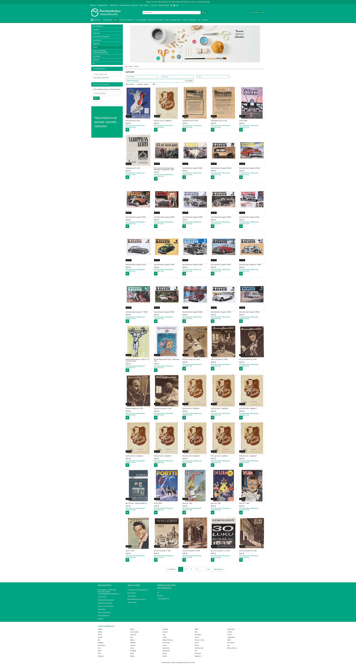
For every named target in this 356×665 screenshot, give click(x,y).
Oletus (146, 84)
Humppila (133, 651)
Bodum (100, 637)
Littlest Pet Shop (168, 640)
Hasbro (132, 640)
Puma (197, 643)
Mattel (165, 653)
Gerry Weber (134, 632)
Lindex (165, 637)
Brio (99, 640)
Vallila (229, 640)
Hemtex (132, 645)
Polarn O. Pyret (199, 640)
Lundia (165, 645)
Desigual (100, 643)
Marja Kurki (166, 651)
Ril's (196, 651)
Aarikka (100, 629)
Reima (197, 645)
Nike (196, 632)
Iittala (132, 653)
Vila (228, 645)
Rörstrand (198, 653)
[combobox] (175, 12)
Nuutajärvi (198, 635)
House (132, 648)
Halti (131, 637)
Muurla (165, 656)
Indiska (132, 656)
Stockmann (231, 629)
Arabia (100, 635)
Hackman (133, 635)
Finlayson (101, 656)
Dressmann (101, 645)
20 (208, 569)
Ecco (99, 648)
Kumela (165, 632)
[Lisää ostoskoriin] (127, 130)
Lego (164, 635)
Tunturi (229, 635)
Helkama (133, 643)
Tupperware (231, 637)
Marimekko (166, 648)
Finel (99, 653)
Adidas (100, 632)
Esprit (99, 651)
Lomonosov (166, 643)
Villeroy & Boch (232, 648)
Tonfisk (229, 632)
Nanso (197, 629)
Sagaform (198, 656)
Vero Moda (230, 643)
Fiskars (132, 629)
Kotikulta (165, 629)
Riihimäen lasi (199, 648)
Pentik (197, 637)
